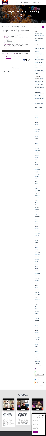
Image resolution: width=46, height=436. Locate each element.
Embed (3, 54)
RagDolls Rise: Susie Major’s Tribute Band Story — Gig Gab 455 (39, 103)
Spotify (13, 56)
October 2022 (37, 193)
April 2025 (36, 141)
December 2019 (37, 252)
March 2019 (36, 268)
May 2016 (36, 327)
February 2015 (37, 353)
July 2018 (36, 282)
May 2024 (36, 160)
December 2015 (37, 335)
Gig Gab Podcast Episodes (27, 2)
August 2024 (37, 155)
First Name (35, 418)
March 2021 (36, 226)
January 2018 (37, 292)
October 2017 (37, 297)
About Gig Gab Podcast (38, 33)
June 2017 (36, 304)
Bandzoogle (13, 42)
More (25, 56)
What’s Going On (10, 37)
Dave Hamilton (37, 84)
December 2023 (37, 169)
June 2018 (36, 283)
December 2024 (37, 148)
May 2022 (36, 202)
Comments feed (37, 361)
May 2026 (36, 119)
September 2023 (37, 174)
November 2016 (37, 316)
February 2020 (37, 249)
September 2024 (37, 153)
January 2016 (37, 334)
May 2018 (36, 285)
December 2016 (37, 315)
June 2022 (36, 200)
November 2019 (37, 254)
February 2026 (37, 124)
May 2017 (36, 306)
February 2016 (37, 332)
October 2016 (37, 318)
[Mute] (25, 51)
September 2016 (37, 320)
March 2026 (36, 122)
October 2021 (37, 214)
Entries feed (36, 359)
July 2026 (36, 115)
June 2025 (36, 138)
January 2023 (37, 188)
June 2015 (36, 346)
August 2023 (37, 176)
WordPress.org (37, 363)
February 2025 (37, 145)
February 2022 (37, 207)
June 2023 (36, 179)
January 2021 (37, 230)
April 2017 (36, 308)
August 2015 (37, 342)
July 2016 (36, 323)
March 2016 (36, 330)
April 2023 (36, 183)
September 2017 (37, 299)
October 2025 (37, 131)
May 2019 (36, 264)
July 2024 (36, 157)
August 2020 (37, 238)
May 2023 (36, 181)
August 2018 (37, 280)
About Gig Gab (34, 2)
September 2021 (37, 216)
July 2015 (36, 344)
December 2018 (37, 273)
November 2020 (37, 233)
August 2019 (37, 259)
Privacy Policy (37, 40)
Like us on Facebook (38, 107)
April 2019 (36, 266)
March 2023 (36, 185)
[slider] (28, 51)
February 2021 (37, 228)
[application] (16, 51)
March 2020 (36, 247)
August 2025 (37, 134)
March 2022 (36, 205)
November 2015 (37, 337)
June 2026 (36, 117)
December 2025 (37, 127)
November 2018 (37, 275)
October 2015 (37, 339)
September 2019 (37, 257)
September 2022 (37, 195)
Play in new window (8, 53)
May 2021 (36, 223)
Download (15, 53)
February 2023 (37, 186)
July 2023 (36, 178)
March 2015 (36, 351)
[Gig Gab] (5, 2)
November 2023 (37, 171)
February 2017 (37, 311)
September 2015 (37, 341)
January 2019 (37, 271)
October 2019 (37, 256)
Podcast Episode (5, 411)
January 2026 (37, 126)
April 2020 (36, 245)
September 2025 (37, 133)
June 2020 (36, 242)
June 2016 (36, 325)
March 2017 (36, 309)
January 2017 (37, 313)
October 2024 (37, 152)
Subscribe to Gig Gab (19, 2)
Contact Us (39, 2)
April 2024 (36, 162)
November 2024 (37, 150)
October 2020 (37, 235)
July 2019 (36, 261)
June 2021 (36, 221)
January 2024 (37, 167)
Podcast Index (18, 56)
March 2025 (36, 143)
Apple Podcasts (9, 56)
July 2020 (36, 240)
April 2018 (36, 287)
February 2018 (37, 290)
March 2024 (36, 164)
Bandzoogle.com (7, 44)
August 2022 (37, 197)
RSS (22, 56)
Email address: (35, 427)
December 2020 (37, 231)
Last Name (35, 423)
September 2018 (37, 278)
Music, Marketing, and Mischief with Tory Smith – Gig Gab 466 (39, 99)
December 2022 (37, 190)
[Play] (3, 51)
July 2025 (36, 136)
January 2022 (37, 209)
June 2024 (36, 159)
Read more (5, 425)
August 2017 (37, 301)
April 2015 (36, 349)
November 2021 (37, 212)
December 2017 (37, 294)
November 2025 (37, 129)
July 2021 (36, 219)
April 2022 (36, 204)
